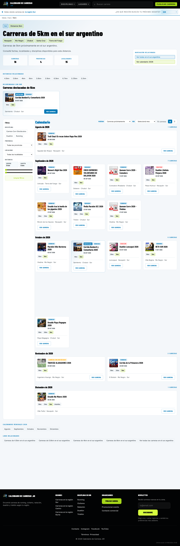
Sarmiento (9, 111)
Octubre (30, 429)
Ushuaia (40, 184)
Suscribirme (148, 512)
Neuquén (8, 41)
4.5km (6, 78)
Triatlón (80, 514)
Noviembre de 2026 (44, 353)
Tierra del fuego (51, 184)
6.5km (56, 78)
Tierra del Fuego (55, 41)
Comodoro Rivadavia (117, 186)
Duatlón (9, 136)
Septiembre (19, 429)
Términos (85, 534)
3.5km (47, 78)
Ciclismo (81, 503)
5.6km (15, 78)
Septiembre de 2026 (44, 160)
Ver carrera (51, 111)
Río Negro (19, 41)
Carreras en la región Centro (64, 507)
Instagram (85, 529)
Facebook (95, 529)
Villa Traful (41, 411)
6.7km (65, 78)
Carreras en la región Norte (64, 513)
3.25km (74, 78)
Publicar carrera (166, 4)
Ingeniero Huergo (44, 377)
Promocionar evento (110, 507)
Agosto (7, 429)
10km (7, 105)
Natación (81, 507)
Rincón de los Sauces (45, 222)
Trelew (75, 220)
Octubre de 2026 (42, 237)
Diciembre (54, 429)
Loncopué (113, 260)
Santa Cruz (40, 41)
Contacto (75, 529)
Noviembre (41, 429)
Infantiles (57, 404)
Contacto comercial (110, 511)
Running (29, 94)
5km (13, 105)
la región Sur (30, 12)
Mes (133, 121)
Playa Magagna (43, 338)
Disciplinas (67, 4)
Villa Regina (149, 260)
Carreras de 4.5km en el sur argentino (19, 440)
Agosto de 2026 (42, 127)
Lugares (82, 4)
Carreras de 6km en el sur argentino (121, 440)
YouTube (104, 529)
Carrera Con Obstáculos (16, 131)
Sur (9, 18)
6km (31, 78)
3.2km (83, 78)
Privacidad (94, 534)
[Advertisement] (19, 219)
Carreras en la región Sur (64, 501)
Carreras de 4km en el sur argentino (88, 440)
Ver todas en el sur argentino (148, 57)
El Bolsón (112, 377)
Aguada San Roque (44, 151)
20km (45, 144)
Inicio (4, 18)
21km (45, 216)
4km (23, 78)
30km (148, 180)
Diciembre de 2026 (43, 387)
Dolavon (76, 188)
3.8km (38, 78)
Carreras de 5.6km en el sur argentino (54, 440)
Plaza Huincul (150, 186)
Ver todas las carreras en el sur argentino (156, 440)
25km (112, 254)
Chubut (30, 41)
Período (101, 121)
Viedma (112, 222)
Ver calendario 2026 (144, 62)
